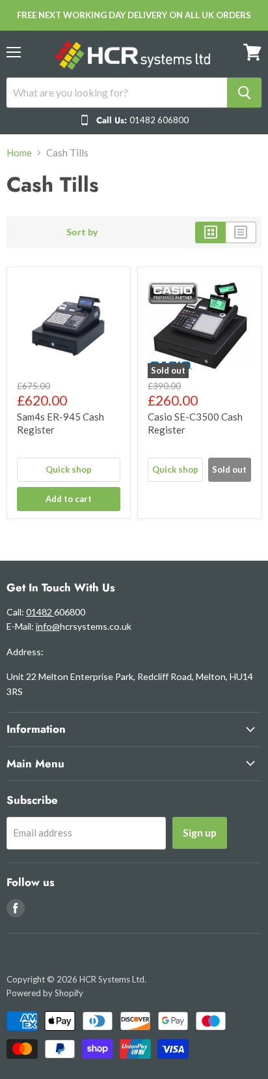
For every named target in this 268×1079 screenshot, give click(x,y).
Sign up (200, 832)
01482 (40, 611)
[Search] (244, 93)
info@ (48, 626)
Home (19, 152)
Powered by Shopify (45, 993)
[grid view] (210, 232)
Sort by (82, 232)
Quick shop (69, 469)
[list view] (241, 232)
